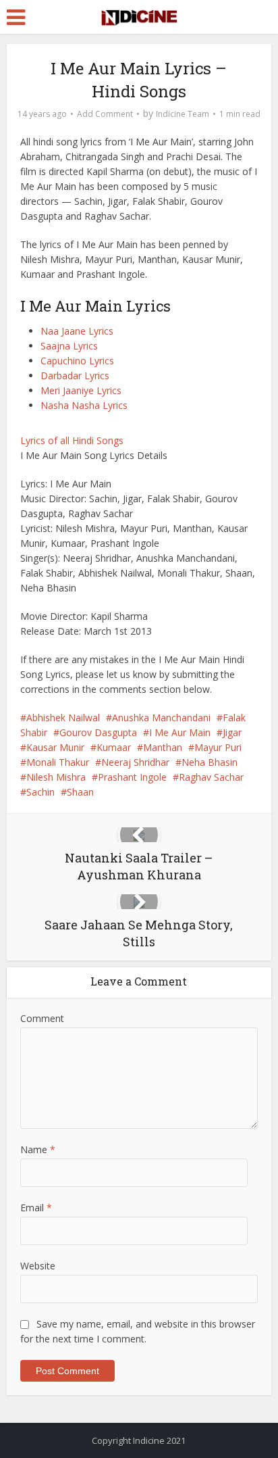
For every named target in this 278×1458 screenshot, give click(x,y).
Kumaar (113, 747)
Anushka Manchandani (161, 717)
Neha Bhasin (210, 762)
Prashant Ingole (132, 777)
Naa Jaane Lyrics (76, 330)
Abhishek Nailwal (63, 717)
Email (36, 1207)
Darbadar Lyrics (74, 375)
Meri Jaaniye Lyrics (80, 390)
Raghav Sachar (211, 777)
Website (37, 1265)
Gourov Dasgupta (98, 732)
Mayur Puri (218, 747)
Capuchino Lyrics (77, 360)
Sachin (40, 791)
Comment (42, 1018)
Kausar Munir (55, 747)
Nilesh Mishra (56, 777)
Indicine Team (182, 114)
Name (37, 1149)
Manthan (162, 747)
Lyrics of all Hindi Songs (71, 440)
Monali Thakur (57, 762)
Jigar (232, 732)
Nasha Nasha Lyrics (84, 405)
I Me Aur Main (180, 732)
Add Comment (105, 114)
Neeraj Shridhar (135, 762)
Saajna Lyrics (69, 345)
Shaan (80, 791)
